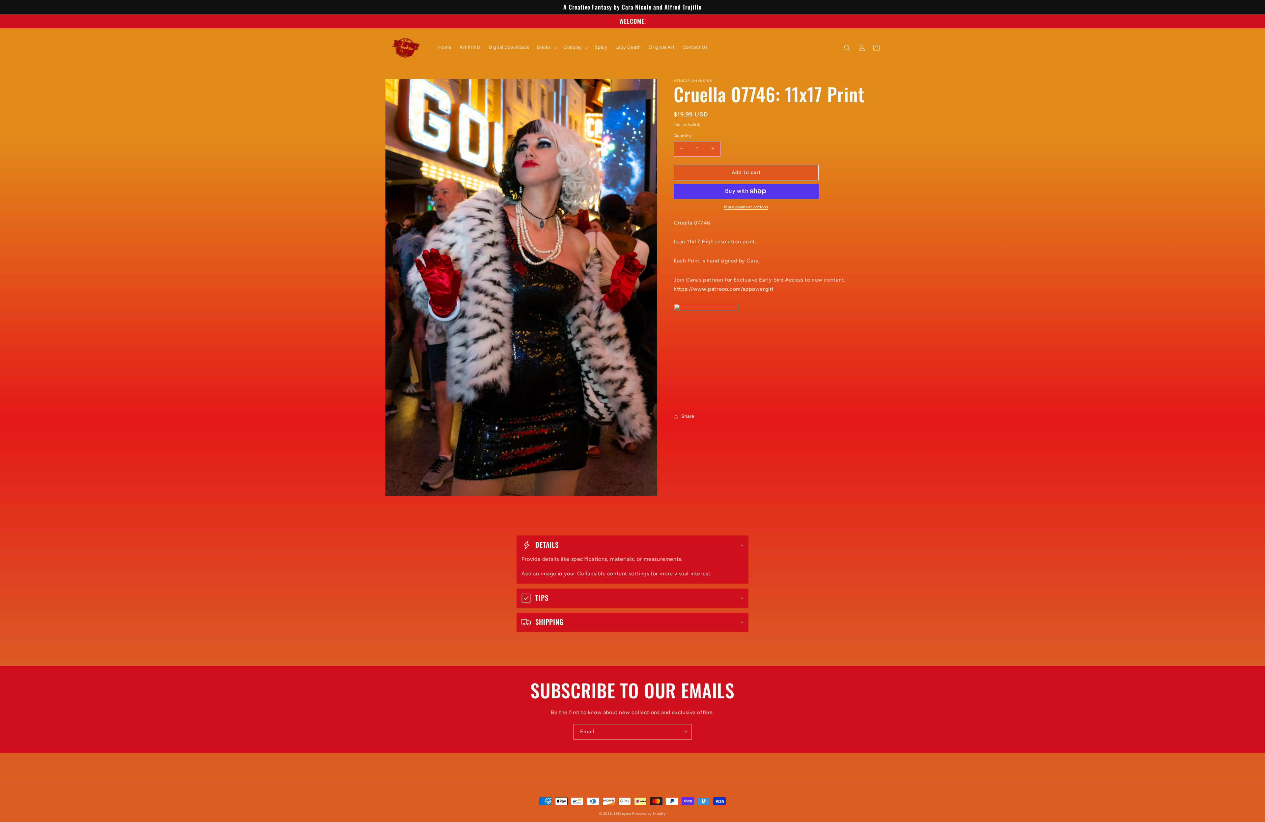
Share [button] (687, 416)
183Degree (622, 813)
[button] (546, 47)
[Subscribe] (684, 732)
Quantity (682, 135)
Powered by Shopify (649, 813)
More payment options (746, 207)
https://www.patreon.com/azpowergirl (723, 289)
